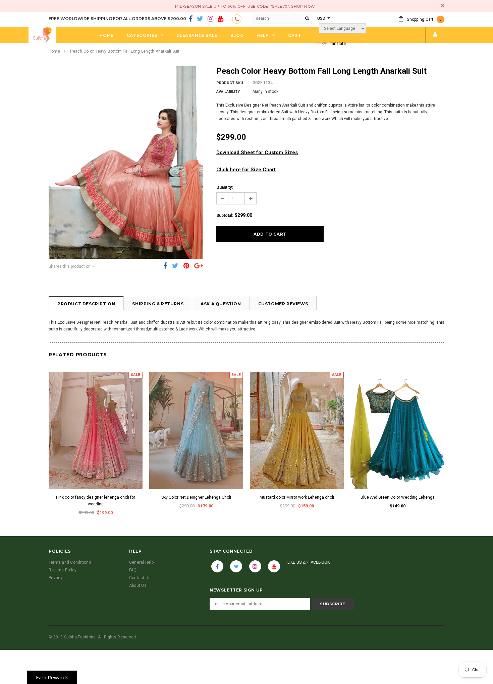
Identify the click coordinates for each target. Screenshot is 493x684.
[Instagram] (210, 19)
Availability (228, 91)
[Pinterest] (186, 266)
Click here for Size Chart (246, 170)
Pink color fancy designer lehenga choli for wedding (95, 500)
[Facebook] (191, 19)
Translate (337, 43)
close (442, 5)
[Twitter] (200, 19)
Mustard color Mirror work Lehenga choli (297, 497)
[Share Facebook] (165, 266)
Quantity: (224, 187)
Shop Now (303, 6)
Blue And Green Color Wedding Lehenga (398, 497)
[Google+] (198, 266)
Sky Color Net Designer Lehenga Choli (196, 497)
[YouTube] (220, 19)
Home (54, 51)
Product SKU (229, 83)
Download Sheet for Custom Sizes (257, 152)
